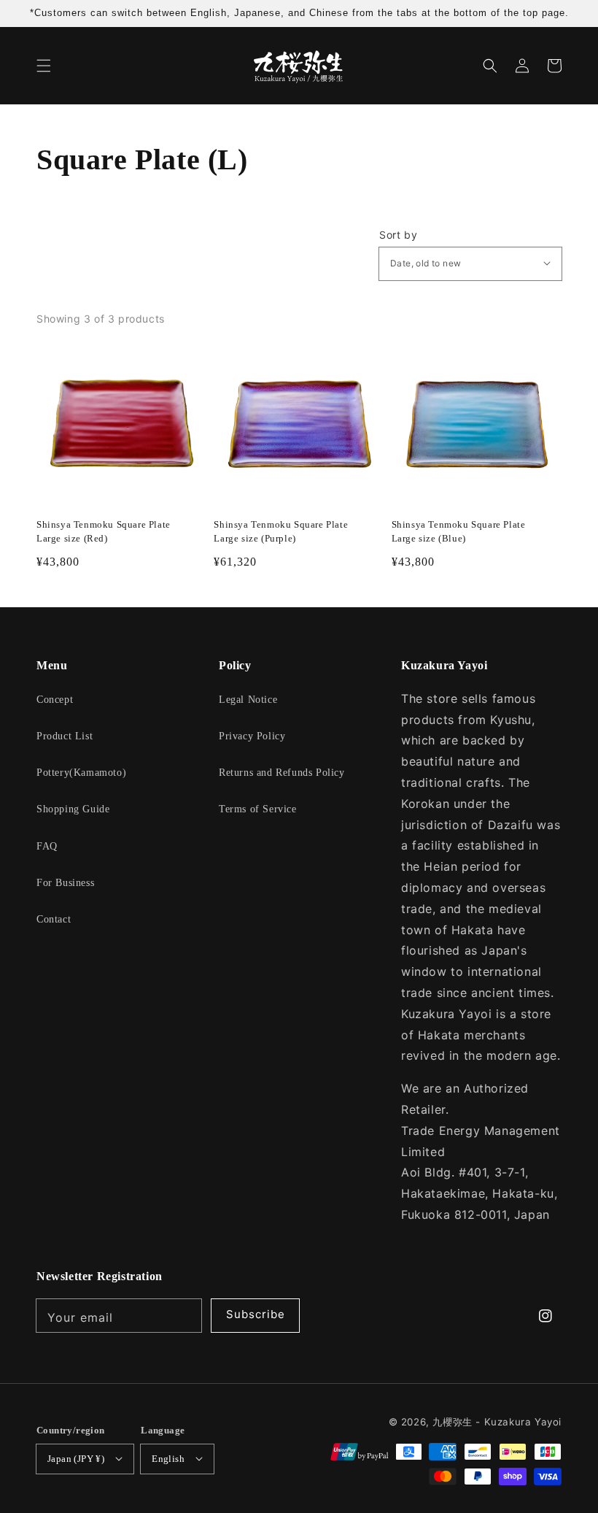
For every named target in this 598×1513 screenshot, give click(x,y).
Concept (54, 699)
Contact (53, 919)
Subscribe (255, 1314)
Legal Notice (248, 699)
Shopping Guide (72, 809)
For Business (65, 882)
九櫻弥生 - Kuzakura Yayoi (497, 1422)
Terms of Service (258, 809)
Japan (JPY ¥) (75, 1458)
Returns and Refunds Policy (282, 772)
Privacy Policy (252, 736)
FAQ (47, 846)
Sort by (398, 235)
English (168, 1458)
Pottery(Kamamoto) (81, 772)
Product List (64, 736)
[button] (44, 66)
